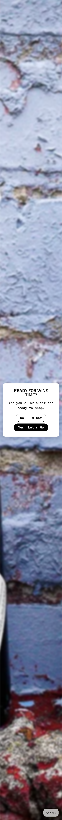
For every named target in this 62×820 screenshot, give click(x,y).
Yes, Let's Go (31, 427)
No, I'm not (31, 418)
